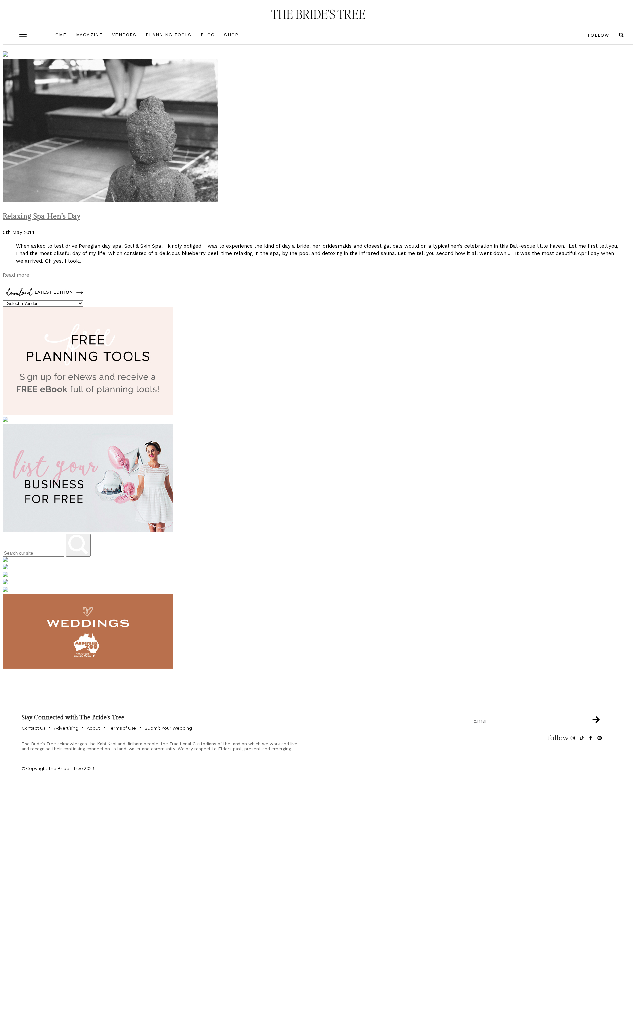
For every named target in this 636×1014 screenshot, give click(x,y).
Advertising (66, 728)
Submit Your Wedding (168, 728)
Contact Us (33, 728)
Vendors (124, 34)
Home (58, 34)
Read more (16, 275)
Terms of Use (122, 728)
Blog (208, 34)
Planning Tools (168, 34)
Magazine (89, 34)
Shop (231, 34)
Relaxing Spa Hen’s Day (41, 216)
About (93, 728)
